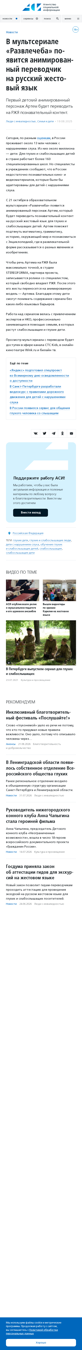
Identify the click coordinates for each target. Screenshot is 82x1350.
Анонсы (11, 744)
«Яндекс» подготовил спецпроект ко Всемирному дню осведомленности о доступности (39, 375)
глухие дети (20, 540)
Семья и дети (45, 121)
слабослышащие (51, 548)
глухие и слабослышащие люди (50, 540)
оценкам (43, 138)
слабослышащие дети (20, 552)
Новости (12, 32)
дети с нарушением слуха (22, 544)
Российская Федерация (28, 533)
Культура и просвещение (35, 680)
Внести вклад (31, 512)
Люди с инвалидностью (21, 121)
